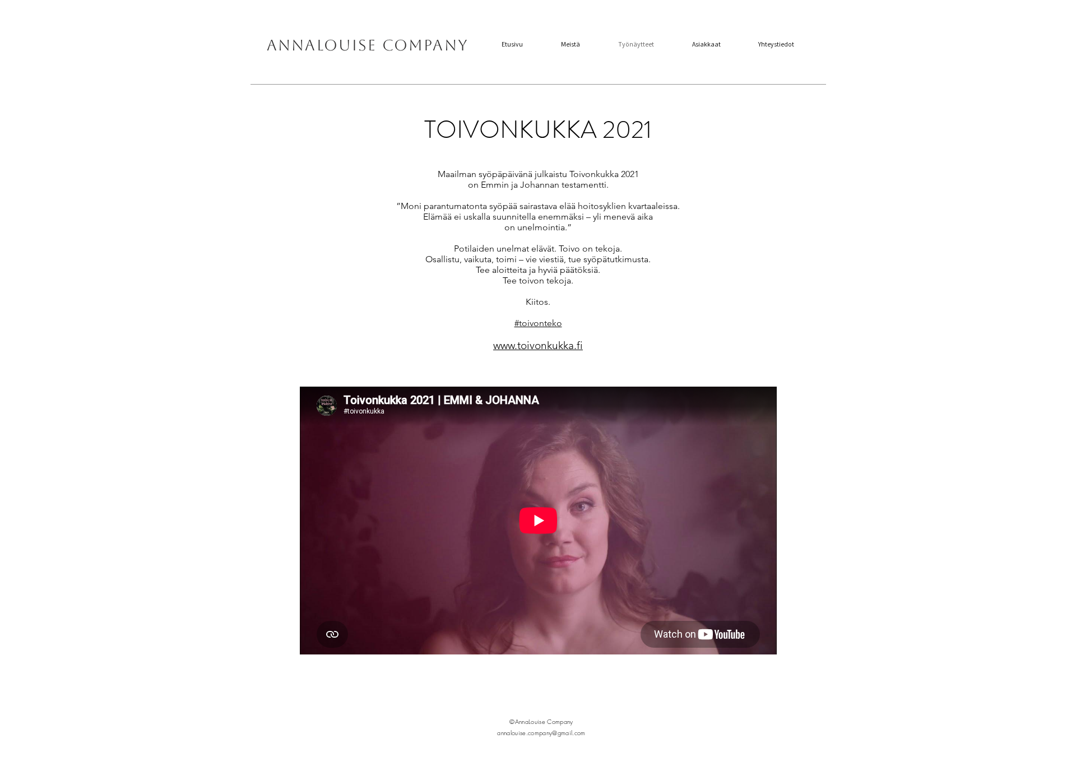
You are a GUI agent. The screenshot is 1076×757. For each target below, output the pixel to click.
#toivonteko (538, 323)
